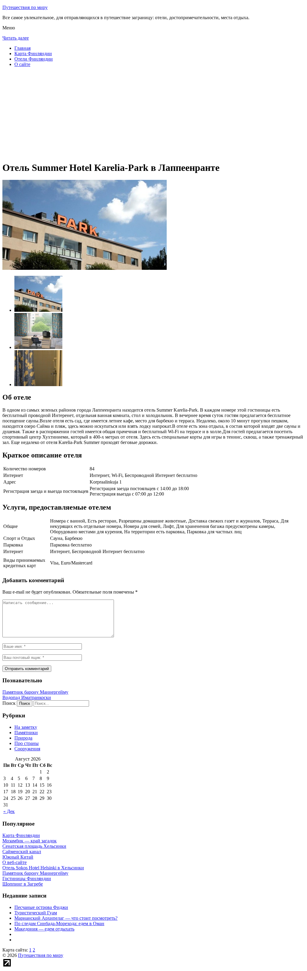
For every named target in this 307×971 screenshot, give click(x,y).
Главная (22, 48)
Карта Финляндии (33, 53)
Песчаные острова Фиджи (41, 907)
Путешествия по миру (25, 7)
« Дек (9, 811)
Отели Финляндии (33, 58)
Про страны (26, 743)
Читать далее (15, 37)
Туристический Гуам (35, 912)
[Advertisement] (153, 114)
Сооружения (27, 748)
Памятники (26, 732)
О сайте (22, 64)
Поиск (9, 703)
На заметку (25, 727)
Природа (23, 737)
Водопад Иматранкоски (26, 697)
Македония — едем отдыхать (44, 928)
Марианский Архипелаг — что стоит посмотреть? (66, 918)
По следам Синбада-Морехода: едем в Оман (59, 923)
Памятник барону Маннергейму (35, 692)
